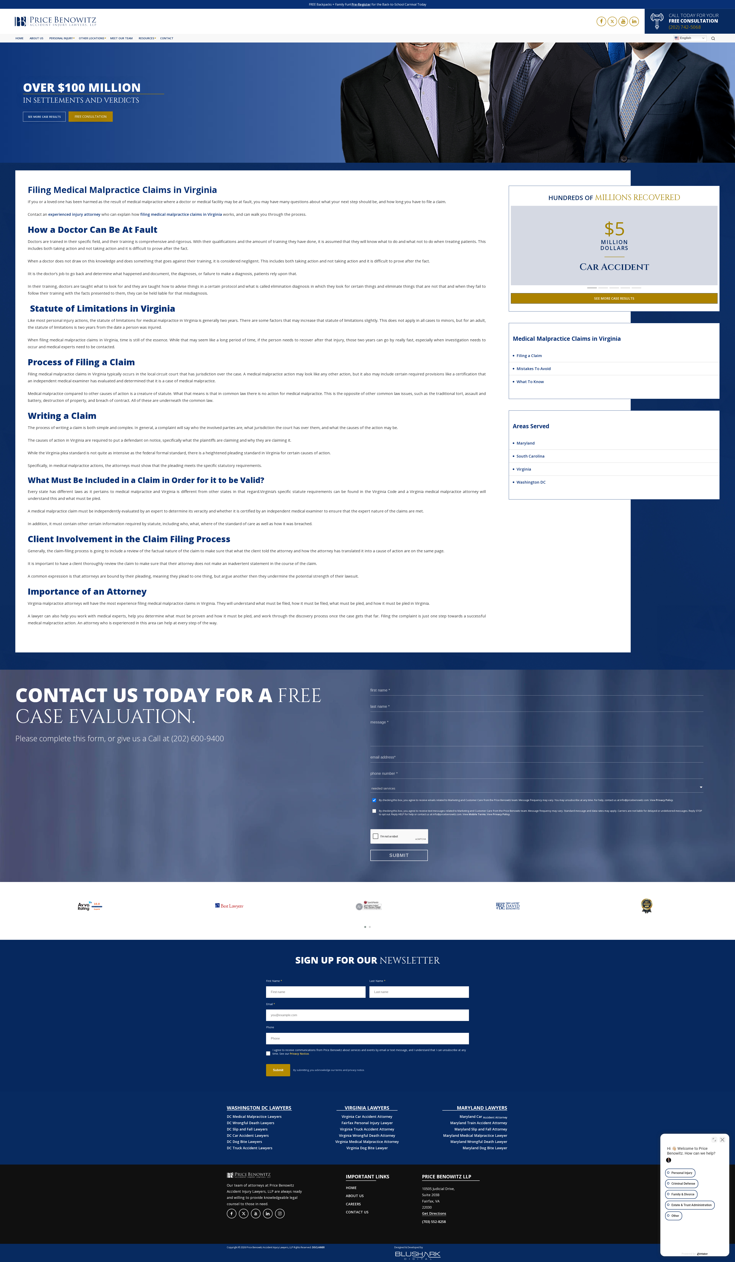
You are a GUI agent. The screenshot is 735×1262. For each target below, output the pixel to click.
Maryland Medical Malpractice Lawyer (475, 1135)
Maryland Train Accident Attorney (478, 1123)
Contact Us (357, 1212)
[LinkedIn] (634, 21)
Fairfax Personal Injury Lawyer (367, 1123)
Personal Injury (61, 38)
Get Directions (434, 1213)
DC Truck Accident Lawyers (249, 1148)
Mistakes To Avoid (534, 368)
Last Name (377, 981)
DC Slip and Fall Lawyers (247, 1129)
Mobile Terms (477, 814)
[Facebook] (601, 21)
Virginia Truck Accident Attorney (367, 1129)
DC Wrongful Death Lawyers (250, 1123)
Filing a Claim (529, 355)
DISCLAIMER (318, 1247)
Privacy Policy (664, 800)
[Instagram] (280, 1213)
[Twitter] (612, 21)
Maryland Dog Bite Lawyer (485, 1148)
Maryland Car (483, 1116)
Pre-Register (361, 4)
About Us (36, 38)
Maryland (526, 443)
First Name (274, 981)
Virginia (524, 469)
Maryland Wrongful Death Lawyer (478, 1141)
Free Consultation (91, 116)
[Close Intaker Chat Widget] (722, 1140)
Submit (278, 1070)
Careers (353, 1204)
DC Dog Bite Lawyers (244, 1141)
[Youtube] (623, 21)
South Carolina (531, 456)
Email (270, 1004)
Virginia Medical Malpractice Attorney (367, 1141)
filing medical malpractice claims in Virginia (181, 214)
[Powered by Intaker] (702, 1254)
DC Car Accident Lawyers (248, 1135)
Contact (166, 38)
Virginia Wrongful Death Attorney (367, 1135)
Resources (146, 38)
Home (20, 38)
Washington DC (531, 482)
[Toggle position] (714, 1140)
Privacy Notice (299, 1053)
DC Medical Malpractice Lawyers (254, 1116)
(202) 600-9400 (197, 738)
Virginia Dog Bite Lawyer (367, 1148)
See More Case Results (44, 117)
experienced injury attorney (74, 214)
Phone (270, 1027)
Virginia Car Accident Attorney (367, 1116)
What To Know (530, 381)
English (685, 38)
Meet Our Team (121, 38)
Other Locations (91, 38)
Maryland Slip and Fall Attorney (480, 1129)
